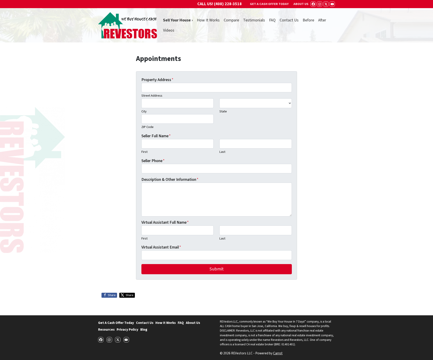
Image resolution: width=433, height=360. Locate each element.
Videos (168, 30)
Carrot (278, 353)
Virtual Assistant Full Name (165, 222)
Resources (106, 329)
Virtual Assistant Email (161, 247)
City (144, 111)
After (322, 20)
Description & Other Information (169, 179)
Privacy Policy (127, 329)
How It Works (208, 20)
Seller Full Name (156, 136)
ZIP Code (147, 127)
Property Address (157, 80)
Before (308, 20)
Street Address (151, 95)
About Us (193, 322)
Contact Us (289, 20)
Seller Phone (153, 161)
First (144, 151)
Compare (231, 20)
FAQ (272, 20)
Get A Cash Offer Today (116, 322)
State (223, 111)
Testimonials (254, 20)
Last (222, 151)
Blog (143, 329)
